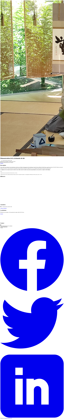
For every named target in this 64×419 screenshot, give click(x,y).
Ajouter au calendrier (3, 208)
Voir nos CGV (10, 418)
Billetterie (1, 163)
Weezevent (5, 418)
